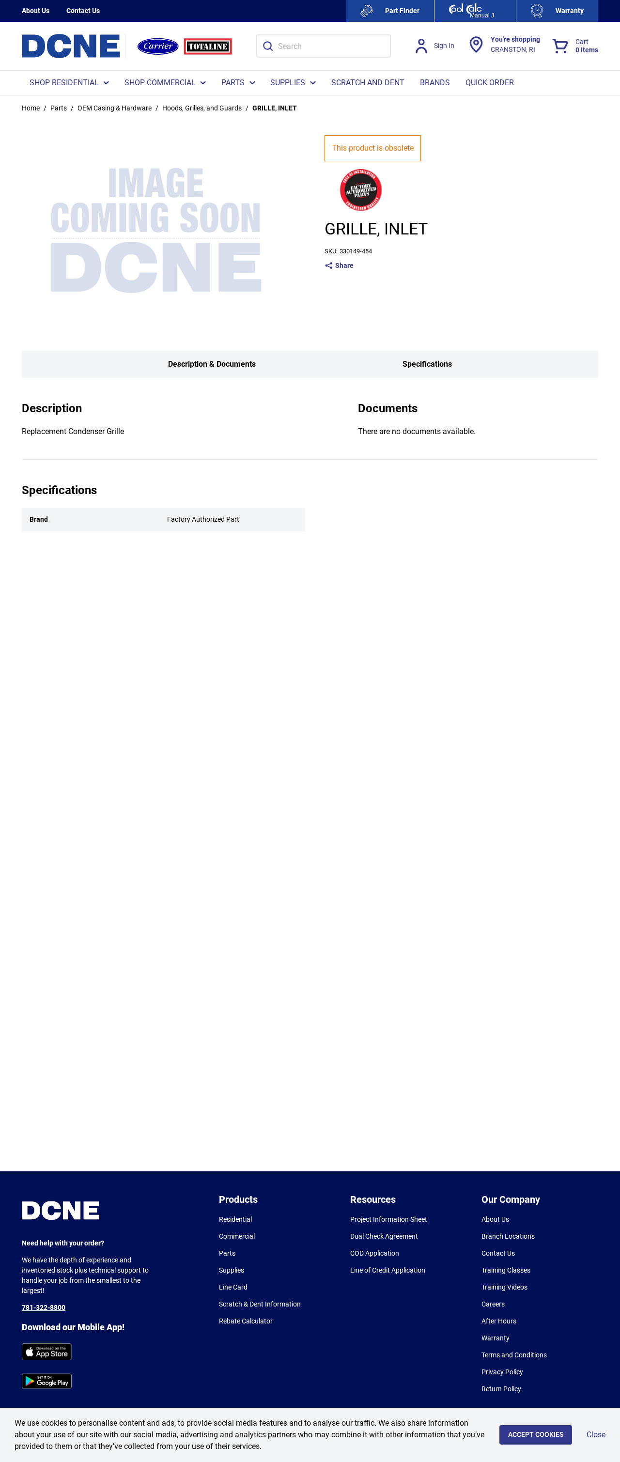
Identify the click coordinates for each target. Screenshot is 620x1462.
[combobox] (323, 46)
